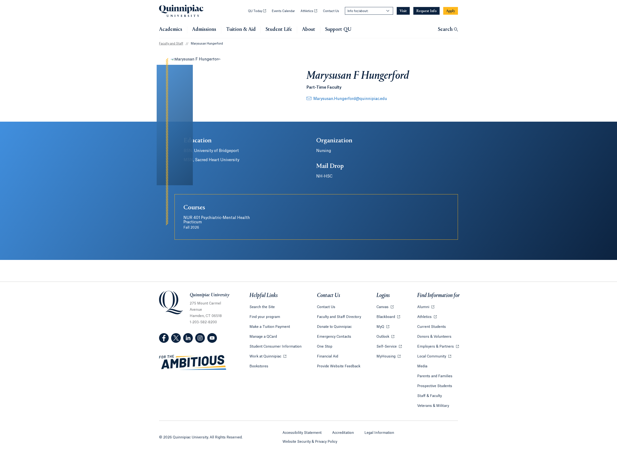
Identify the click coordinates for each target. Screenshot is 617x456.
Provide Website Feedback (338, 366)
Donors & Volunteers (434, 336)
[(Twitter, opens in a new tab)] (176, 338)
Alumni (425, 307)
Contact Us (331, 11)
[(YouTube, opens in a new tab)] (212, 338)
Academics (170, 29)
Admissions (204, 29)
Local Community (434, 356)
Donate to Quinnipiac (334, 327)
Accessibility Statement (302, 433)
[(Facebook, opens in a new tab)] (164, 338)
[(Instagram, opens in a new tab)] (200, 338)
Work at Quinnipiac (267, 356)
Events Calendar (283, 11)
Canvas (385, 307)
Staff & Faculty (429, 396)
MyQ (382, 327)
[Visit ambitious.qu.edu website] (193, 362)
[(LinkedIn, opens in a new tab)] (188, 338)
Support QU (338, 29)
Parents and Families (434, 376)
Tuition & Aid (241, 29)
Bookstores (258, 366)
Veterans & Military (433, 406)
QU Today (257, 11)
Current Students (431, 327)
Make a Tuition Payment (269, 327)
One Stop (324, 346)
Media (422, 366)
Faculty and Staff (171, 43)
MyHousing (388, 356)
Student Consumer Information (275, 346)
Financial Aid (327, 356)
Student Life (279, 29)
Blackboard (388, 317)
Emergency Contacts (334, 336)
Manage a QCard (263, 336)
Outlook (385, 336)
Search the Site (262, 307)
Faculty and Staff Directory (339, 317)
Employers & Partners (438, 346)
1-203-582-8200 (203, 322)
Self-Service (389, 346)
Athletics (309, 11)
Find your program (264, 317)
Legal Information (379, 433)
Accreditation (343, 433)
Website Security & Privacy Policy (309, 441)
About (308, 29)
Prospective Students (434, 386)
